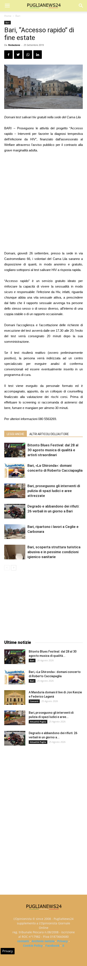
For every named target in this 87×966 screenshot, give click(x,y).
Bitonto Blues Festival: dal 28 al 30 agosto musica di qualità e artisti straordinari (52, 450)
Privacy (62, 941)
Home (7, 16)
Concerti (34, 701)
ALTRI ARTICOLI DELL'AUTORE (49, 434)
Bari (17, 16)
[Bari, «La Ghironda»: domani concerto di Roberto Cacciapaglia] (14, 470)
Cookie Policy (33, 945)
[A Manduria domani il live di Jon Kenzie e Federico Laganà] (14, 697)
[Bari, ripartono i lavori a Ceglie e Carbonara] (14, 531)
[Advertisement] (43, 202)
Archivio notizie (43, 941)
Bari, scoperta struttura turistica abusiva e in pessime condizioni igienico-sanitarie (53, 552)
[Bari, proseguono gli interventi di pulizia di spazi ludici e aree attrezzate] (14, 491)
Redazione (14, 45)
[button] (81, 5)
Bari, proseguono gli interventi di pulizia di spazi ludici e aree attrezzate (53, 491)
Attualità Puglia (38, 721)
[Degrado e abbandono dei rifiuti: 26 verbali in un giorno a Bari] (14, 511)
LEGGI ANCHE (15, 434)
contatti (23, 941)
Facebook (52, 945)
